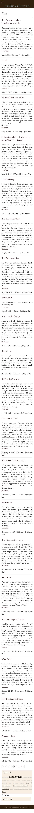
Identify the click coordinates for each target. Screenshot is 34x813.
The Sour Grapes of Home (13, 620)
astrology (22, 783)
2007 (31, 786)
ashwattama (18, 780)
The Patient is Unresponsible (14, 461)
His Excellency (8, 180)
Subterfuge (6, 578)
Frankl (4, 61)
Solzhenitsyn (7, 503)
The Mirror (6, 351)
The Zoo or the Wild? (11, 219)
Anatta (30, 789)
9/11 (4, 791)
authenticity (16, 776)
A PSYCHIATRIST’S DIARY (21, 789)
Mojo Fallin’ (7, 659)
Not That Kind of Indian (12, 699)
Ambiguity (4, 783)
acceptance (29, 780)
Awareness (15, 783)
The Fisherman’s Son (10, 258)
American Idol (5, 777)
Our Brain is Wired (10, 419)
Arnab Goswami (20, 786)
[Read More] (5, 51)
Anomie (5, 788)
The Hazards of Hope (11, 317)
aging (10, 783)
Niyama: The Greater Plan (13, 98)
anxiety (8, 780)
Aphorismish (7, 298)
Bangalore (24, 780)
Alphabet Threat (9, 736)
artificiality (13, 780)
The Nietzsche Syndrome (12, 540)
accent (11, 789)
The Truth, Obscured (10, 379)
